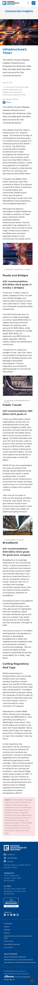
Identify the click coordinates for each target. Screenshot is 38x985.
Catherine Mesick (11, 99)
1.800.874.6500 (12, 858)
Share (8, 102)
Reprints (7, 933)
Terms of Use (8, 947)
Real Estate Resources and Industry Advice (18, 959)
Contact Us (11, 854)
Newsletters (8, 923)
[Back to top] (31, 981)
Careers (6, 927)
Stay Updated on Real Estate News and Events (20, 962)
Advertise (7, 930)
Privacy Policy (8, 941)
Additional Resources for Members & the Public (17, 937)
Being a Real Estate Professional (15, 957)
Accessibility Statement (12, 944)
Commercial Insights (19, 11)
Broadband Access (19, 95)
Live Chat (10, 861)
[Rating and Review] (11, 907)
